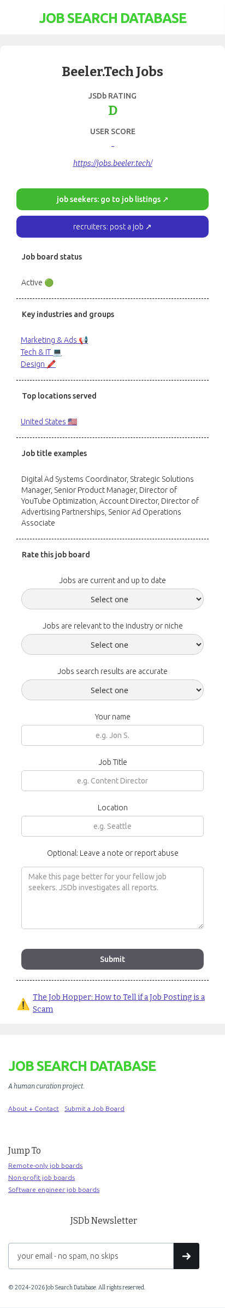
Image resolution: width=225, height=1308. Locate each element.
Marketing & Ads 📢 (54, 340)
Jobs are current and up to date (112, 580)
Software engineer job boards (53, 1189)
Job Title (112, 762)
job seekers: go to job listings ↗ (113, 199)
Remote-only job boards (45, 1165)
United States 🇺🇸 (49, 421)
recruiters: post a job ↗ (112, 226)
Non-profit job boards (41, 1177)
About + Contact (33, 1108)
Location (113, 807)
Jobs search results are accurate (112, 671)
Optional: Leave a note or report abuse (113, 853)
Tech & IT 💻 (41, 352)
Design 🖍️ (38, 364)
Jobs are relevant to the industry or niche (113, 625)
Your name (113, 716)
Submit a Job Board (94, 1108)
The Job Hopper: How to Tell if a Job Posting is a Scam (119, 1003)
